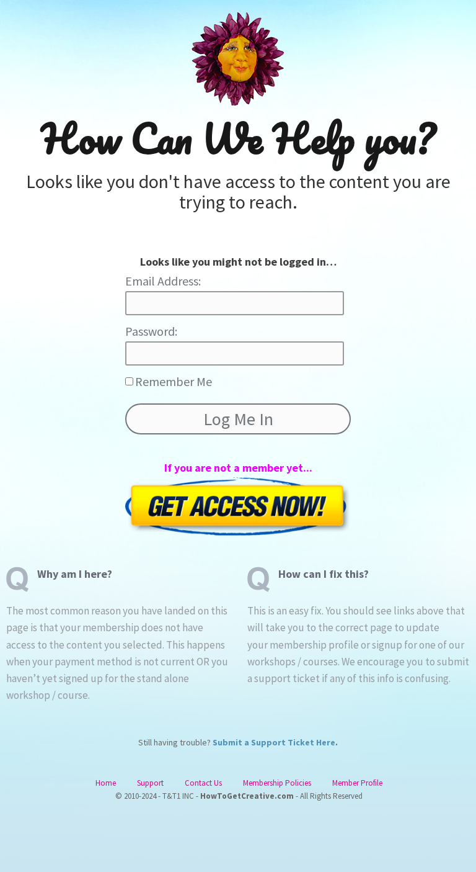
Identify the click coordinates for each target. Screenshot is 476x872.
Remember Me (173, 381)
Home (105, 783)
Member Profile (357, 783)
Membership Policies (277, 783)
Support (150, 783)
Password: (151, 331)
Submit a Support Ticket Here (274, 742)
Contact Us (203, 783)
